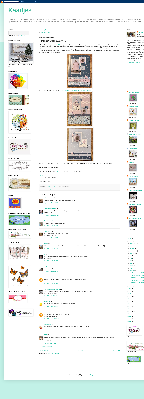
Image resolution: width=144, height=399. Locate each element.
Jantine (141, 32)
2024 (130, 286)
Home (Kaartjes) (45, 30)
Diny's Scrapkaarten (135, 218)
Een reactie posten (47, 346)
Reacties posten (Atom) (54, 353)
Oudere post (116, 350)
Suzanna (131, 162)
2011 (130, 318)
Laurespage (47, 312)
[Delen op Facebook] (66, 186)
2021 (130, 294)
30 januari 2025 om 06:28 (51, 203)
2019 (130, 299)
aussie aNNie (133, 148)
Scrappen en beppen (135, 204)
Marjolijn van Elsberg (50, 221)
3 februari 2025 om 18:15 (51, 343)
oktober (132, 248)
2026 (130, 239)
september (133, 251)
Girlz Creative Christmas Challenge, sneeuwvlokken (76, 90)
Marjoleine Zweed (52, 189)
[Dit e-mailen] (60, 186)
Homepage (80, 350)
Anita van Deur (48, 198)
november (133, 246)
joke (45, 277)
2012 (130, 316)
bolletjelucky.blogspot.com (52, 289)
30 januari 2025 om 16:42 (51, 260)
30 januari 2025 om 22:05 (51, 318)
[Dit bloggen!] (62, 186)
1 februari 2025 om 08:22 (51, 329)
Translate (22, 35)
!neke (45, 266)
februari (132, 268)
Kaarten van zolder (134, 92)
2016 (130, 306)
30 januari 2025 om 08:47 (51, 238)
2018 (130, 301)
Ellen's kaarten (133, 106)
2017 (130, 304)
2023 (130, 289)
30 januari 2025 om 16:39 (51, 248)
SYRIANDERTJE (134, 120)
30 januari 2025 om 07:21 (51, 215)
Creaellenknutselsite (50, 208)
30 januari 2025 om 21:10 (51, 306)
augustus (132, 253)
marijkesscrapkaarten (135, 190)
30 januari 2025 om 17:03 (51, 271)
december (133, 243)
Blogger (91, 375)
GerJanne (47, 301)
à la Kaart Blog (133, 176)
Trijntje (46, 243)
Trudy (45, 334)
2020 (130, 296)
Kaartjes (20, 10)
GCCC (42, 177)
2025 (130, 241)
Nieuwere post (44, 350)
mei (131, 261)
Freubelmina (47, 324)
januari (132, 270)
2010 (130, 321)
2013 (130, 313)
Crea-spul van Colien (135, 134)
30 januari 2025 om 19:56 (51, 296)
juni (131, 258)
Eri (45, 254)
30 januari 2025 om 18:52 (51, 283)
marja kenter (47, 231)
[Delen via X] (64, 186)
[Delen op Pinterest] (68, 186)
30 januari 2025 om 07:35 (51, 225)
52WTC (58, 45)
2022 (130, 291)
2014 (130, 311)
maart (131, 265)
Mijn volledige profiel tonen (134, 62)
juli (131, 256)
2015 (130, 308)
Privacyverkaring (45, 32)
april (131, 263)
